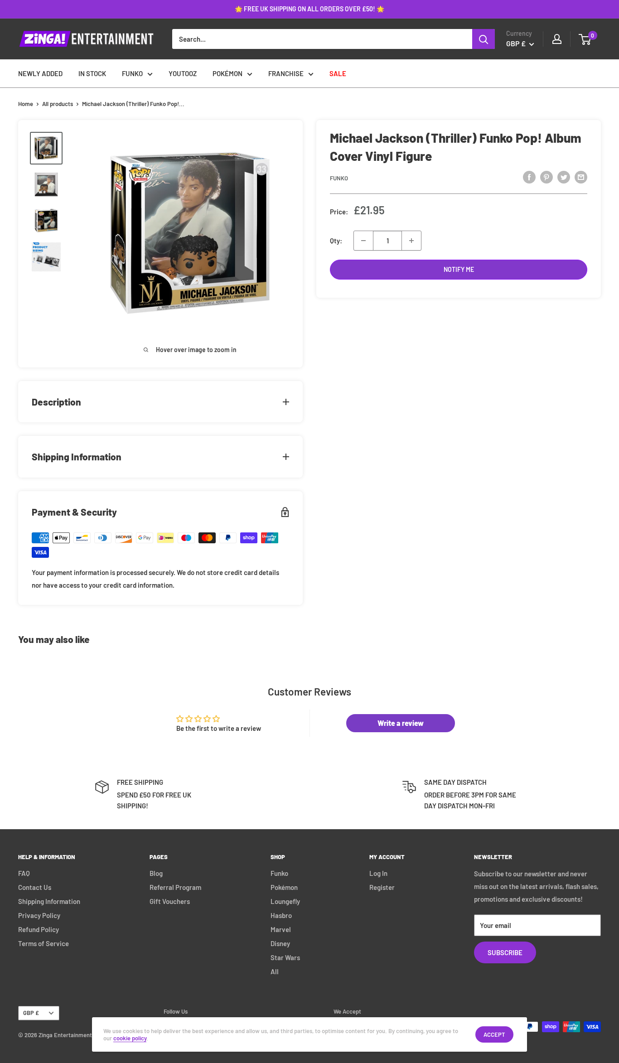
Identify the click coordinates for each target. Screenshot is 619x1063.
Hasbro (281, 915)
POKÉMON (227, 73)
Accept (494, 1034)
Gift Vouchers (170, 901)
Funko (339, 178)
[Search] (483, 39)
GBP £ (31, 1012)
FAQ (24, 873)
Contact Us (34, 887)
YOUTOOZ (183, 73)
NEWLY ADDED (40, 73)
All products (57, 103)
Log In (378, 873)
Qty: (336, 241)
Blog (156, 873)
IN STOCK (92, 73)
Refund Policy (38, 929)
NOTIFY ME (459, 269)
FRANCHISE (286, 73)
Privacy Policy (39, 915)
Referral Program (175, 887)
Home (25, 103)
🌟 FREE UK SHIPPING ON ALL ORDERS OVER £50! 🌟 (309, 9)
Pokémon (284, 887)
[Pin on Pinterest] (546, 177)
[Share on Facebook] (529, 177)
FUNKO (132, 73)
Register (382, 887)
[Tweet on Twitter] (563, 177)
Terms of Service (43, 943)
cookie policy (129, 1038)
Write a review (400, 723)
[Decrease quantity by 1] (363, 240)
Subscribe (505, 952)
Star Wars (285, 957)
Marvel (281, 929)
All (275, 971)
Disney (280, 943)
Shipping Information (49, 901)
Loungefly (285, 901)
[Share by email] (581, 177)
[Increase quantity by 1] (411, 240)
